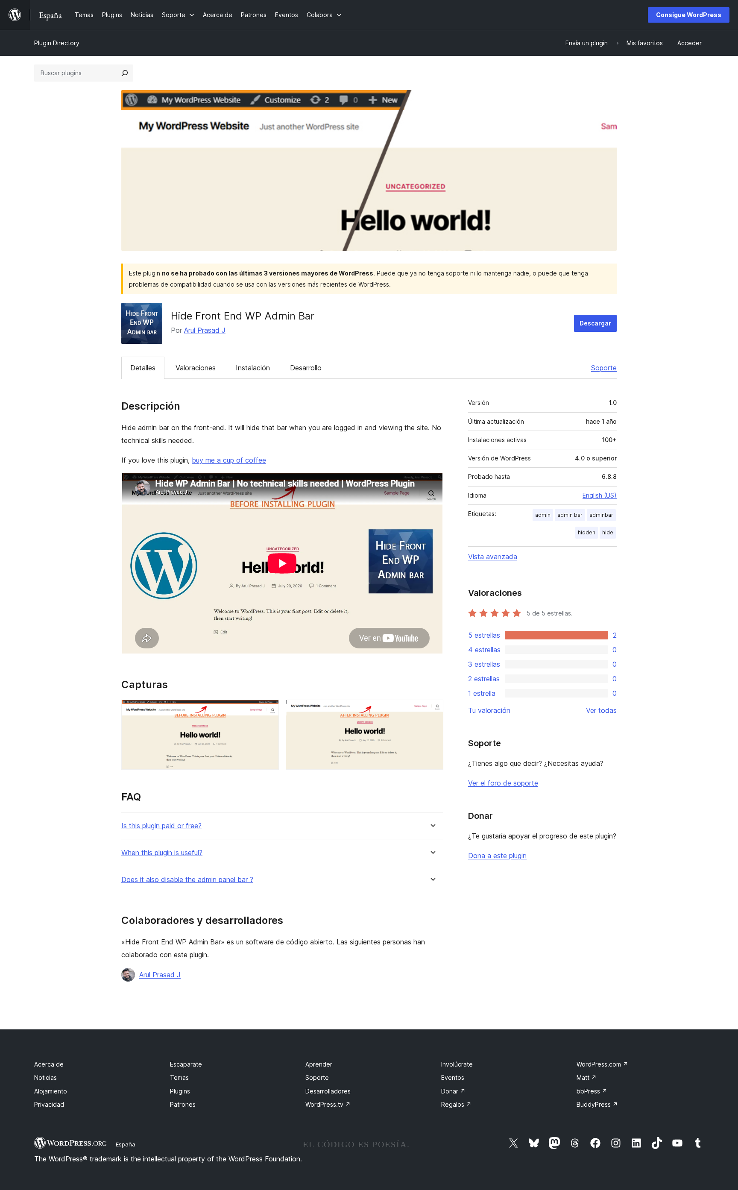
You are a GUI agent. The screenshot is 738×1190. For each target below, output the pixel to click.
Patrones (183, 1104)
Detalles (142, 367)
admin (543, 515)
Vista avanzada (492, 556)
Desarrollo (306, 367)
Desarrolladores (328, 1091)
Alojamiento (50, 1091)
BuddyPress (597, 1104)
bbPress (592, 1091)
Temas (179, 1077)
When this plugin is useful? (161, 853)
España (125, 1144)
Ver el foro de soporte (503, 783)
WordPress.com (602, 1064)
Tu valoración (489, 710)
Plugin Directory (56, 43)
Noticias (45, 1077)
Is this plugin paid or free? (161, 826)
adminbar (601, 515)
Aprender (318, 1064)
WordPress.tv (328, 1104)
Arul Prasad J (205, 330)
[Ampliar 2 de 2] (432, 711)
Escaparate (186, 1064)
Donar (453, 1091)
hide (607, 532)
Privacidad (49, 1104)
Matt (587, 1077)
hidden (586, 532)
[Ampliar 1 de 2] (267, 711)
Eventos (452, 1077)
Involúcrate (457, 1064)
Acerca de (49, 1064)
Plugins (180, 1091)
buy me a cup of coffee (229, 460)
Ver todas (601, 710)
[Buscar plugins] (124, 73)
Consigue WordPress (688, 14)
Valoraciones (196, 367)
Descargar (595, 323)
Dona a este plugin (497, 855)
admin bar (570, 515)
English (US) (600, 495)
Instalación (253, 367)
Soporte (604, 367)
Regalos (456, 1104)
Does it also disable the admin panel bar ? (187, 880)
